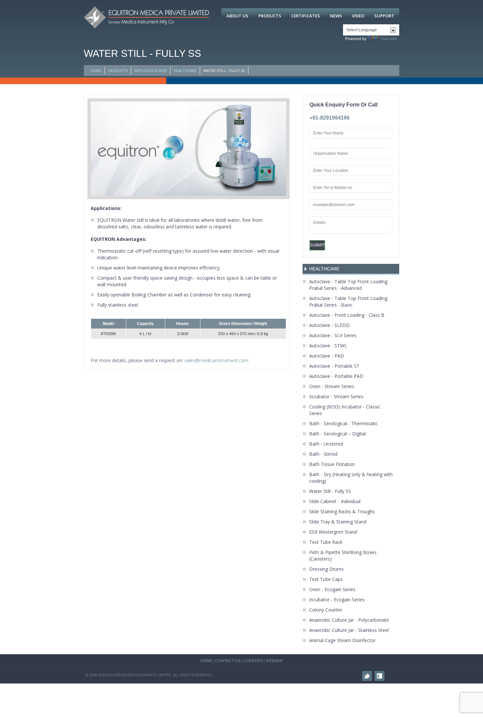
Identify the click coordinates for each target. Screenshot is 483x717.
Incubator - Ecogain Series (337, 599)
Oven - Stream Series (331, 386)
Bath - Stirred (323, 454)
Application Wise (150, 70)
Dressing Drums (326, 569)
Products (269, 16)
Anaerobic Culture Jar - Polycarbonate (349, 620)
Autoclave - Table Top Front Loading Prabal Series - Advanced (348, 284)
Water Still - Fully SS (330, 491)
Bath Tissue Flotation (332, 464)
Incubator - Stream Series (336, 396)
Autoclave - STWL (328, 345)
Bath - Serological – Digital (337, 433)
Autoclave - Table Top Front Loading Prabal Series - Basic (348, 301)
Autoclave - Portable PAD (336, 376)
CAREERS (253, 661)
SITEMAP (274, 661)
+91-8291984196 (330, 118)
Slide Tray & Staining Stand (337, 522)
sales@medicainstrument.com (216, 360)
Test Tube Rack (325, 542)
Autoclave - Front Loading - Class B (346, 315)
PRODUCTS (117, 70)
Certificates (305, 16)
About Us (237, 16)
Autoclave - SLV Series (332, 335)
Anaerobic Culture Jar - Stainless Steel (349, 630)
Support (384, 16)
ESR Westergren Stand (333, 532)
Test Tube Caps (326, 579)
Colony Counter (325, 610)
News (336, 16)
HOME (95, 70)
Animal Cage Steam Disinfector (342, 640)
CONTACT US (228, 661)
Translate (388, 38)
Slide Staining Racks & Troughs (342, 511)
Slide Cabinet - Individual (334, 501)
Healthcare (185, 70)
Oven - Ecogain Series (332, 589)
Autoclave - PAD (326, 356)
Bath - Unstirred (326, 444)
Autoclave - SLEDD (329, 325)
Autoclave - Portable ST (334, 366)
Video (358, 16)
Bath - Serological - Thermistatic (343, 423)
